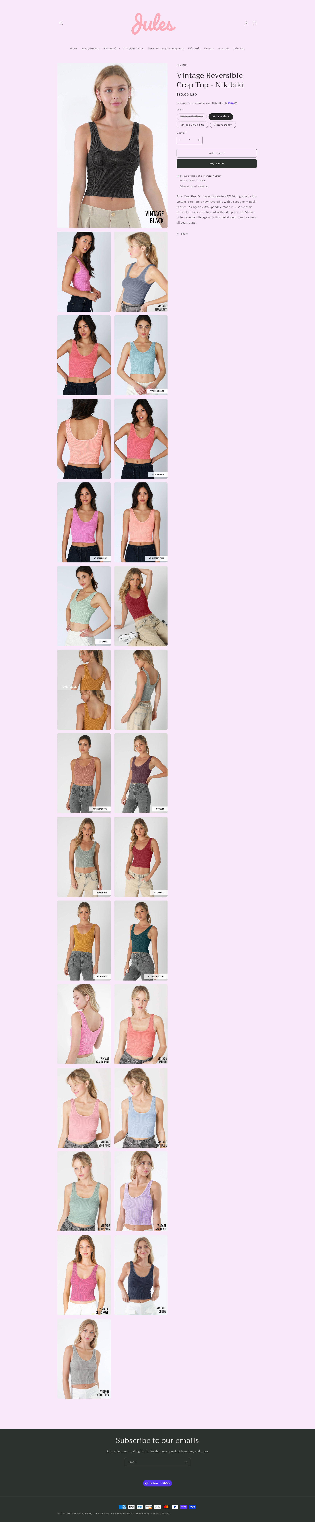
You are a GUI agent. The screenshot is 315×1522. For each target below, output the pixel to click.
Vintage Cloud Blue (192, 124)
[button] (61, 23)
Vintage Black (220, 116)
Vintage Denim (223, 124)
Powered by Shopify (82, 1514)
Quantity (181, 132)
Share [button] (184, 233)
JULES (69, 1514)
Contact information (122, 1513)
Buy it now (217, 163)
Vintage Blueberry (193, 117)
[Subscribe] (186, 1462)
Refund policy (143, 1513)
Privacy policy (103, 1513)
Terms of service (161, 1513)
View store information (194, 186)
